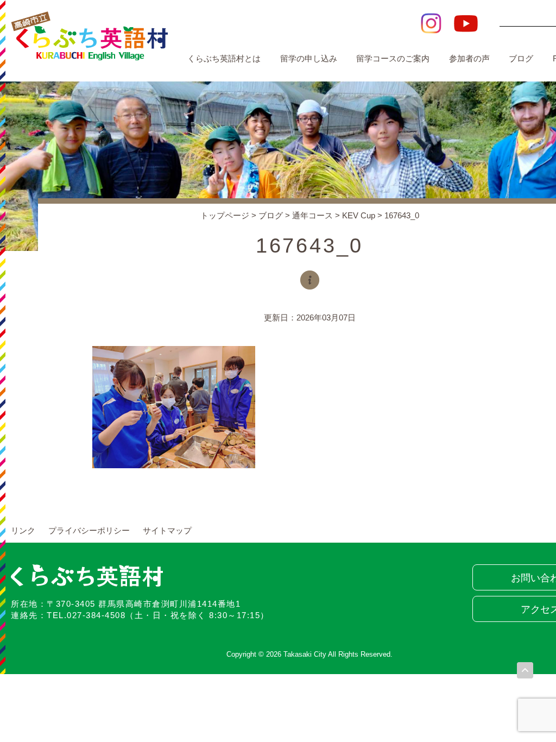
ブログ (521, 58)
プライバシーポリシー (89, 530)
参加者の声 (469, 58)
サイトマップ (167, 530)
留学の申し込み (308, 58)
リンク (23, 530)
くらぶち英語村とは (224, 58)
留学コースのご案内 (392, 58)
